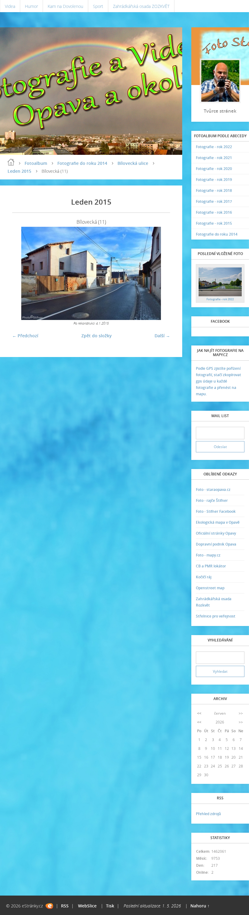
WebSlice (87, 906)
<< (199, 713)
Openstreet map (210, 587)
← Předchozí (25, 335)
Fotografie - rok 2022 (214, 146)
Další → (162, 335)
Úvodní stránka (11, 162)
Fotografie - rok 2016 (214, 212)
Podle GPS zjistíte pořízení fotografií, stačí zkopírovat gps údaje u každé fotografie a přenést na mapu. (218, 381)
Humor (31, 6)
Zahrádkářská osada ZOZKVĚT (141, 6)
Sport (98, 6)
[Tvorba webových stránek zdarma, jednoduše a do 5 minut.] (49, 906)
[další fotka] (160, 273)
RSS (65, 906)
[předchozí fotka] (22, 273)
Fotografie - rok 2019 (214, 179)
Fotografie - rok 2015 (214, 223)
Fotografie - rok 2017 (214, 201)
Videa (10, 6)
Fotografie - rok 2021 (214, 157)
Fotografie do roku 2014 (82, 163)
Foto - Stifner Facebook (216, 511)
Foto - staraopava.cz (213, 489)
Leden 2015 (19, 171)
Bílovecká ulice (133, 163)
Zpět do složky (96, 335)
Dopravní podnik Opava (216, 544)
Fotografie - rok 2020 (214, 168)
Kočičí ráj (203, 577)
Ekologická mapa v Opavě (218, 522)
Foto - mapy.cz (208, 555)
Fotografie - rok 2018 (214, 190)
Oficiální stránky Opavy (216, 533)
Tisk (110, 906)
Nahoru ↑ (200, 906)
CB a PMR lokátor (211, 566)
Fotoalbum (36, 163)
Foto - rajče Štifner (212, 500)
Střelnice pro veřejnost (215, 616)
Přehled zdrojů (208, 813)
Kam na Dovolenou (65, 6)
